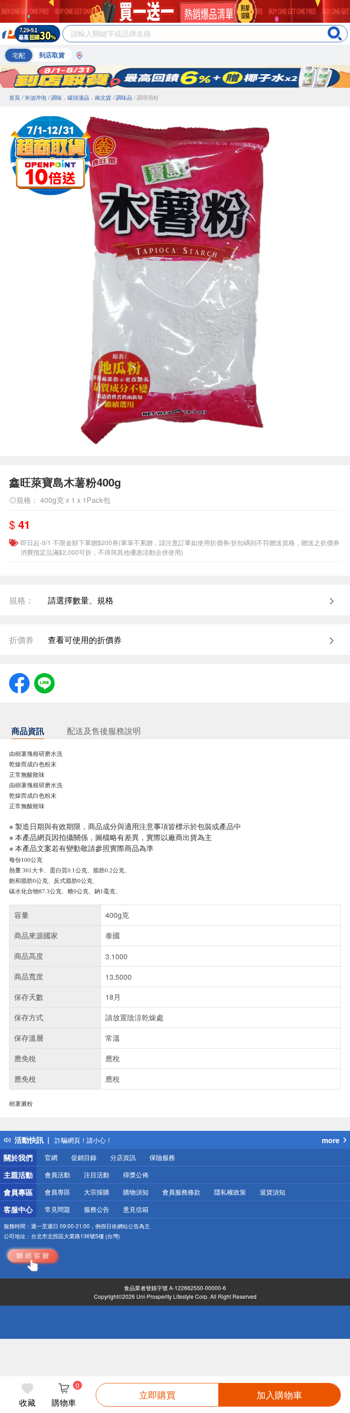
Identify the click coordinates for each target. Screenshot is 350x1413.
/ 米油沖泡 (34, 97)
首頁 (14, 97)
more (331, 1140)
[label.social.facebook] (19, 682)
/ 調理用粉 (146, 97)
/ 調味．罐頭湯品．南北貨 (79, 97)
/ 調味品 (122, 97)
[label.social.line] (44, 682)
